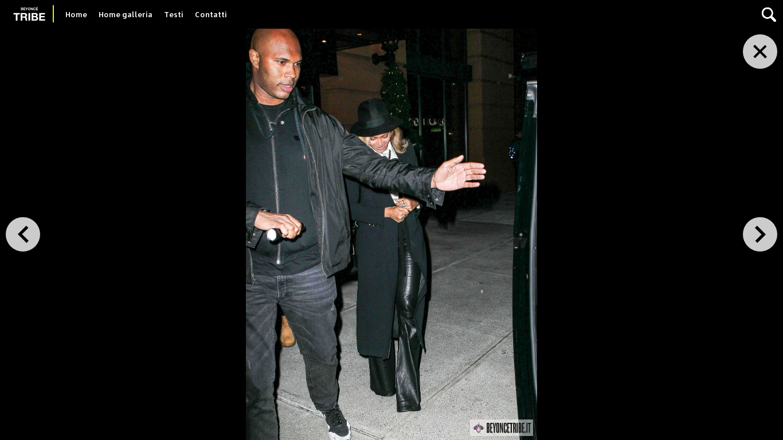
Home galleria (125, 14)
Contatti (211, 14)
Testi (173, 14)
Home (76, 14)
